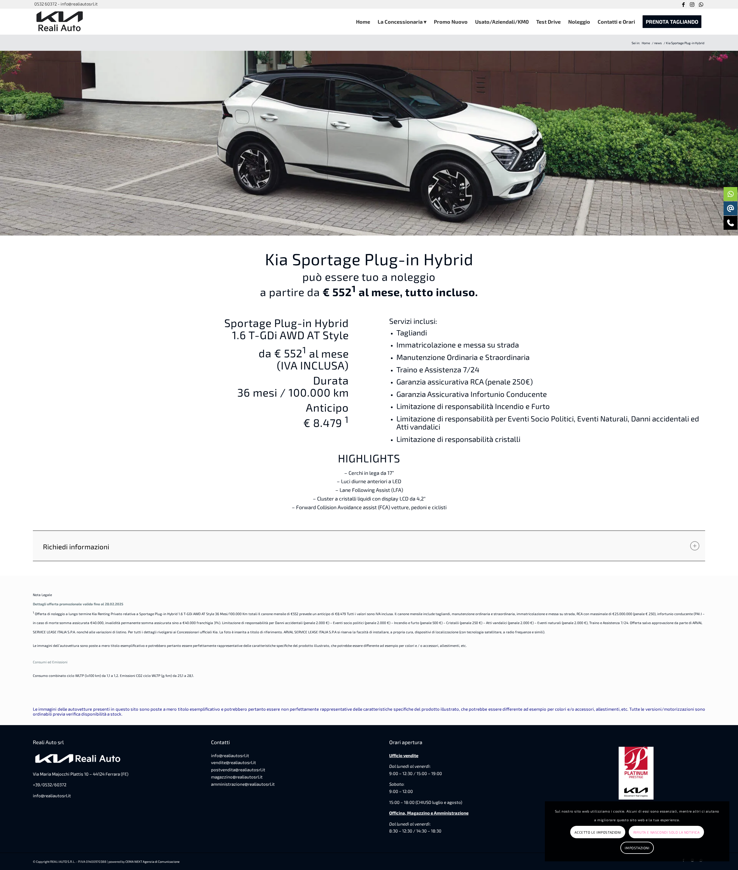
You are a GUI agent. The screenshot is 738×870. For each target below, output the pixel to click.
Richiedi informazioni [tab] (76, 546)
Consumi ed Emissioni (50, 662)
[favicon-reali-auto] (60, 21)
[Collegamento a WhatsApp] (700, 4)
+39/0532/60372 (49, 784)
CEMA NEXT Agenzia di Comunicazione (152, 861)
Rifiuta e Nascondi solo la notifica (666, 832)
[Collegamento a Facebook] (683, 4)
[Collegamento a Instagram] (692, 4)
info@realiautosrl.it (52, 795)
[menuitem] (363, 21)
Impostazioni (637, 848)
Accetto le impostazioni (598, 832)
